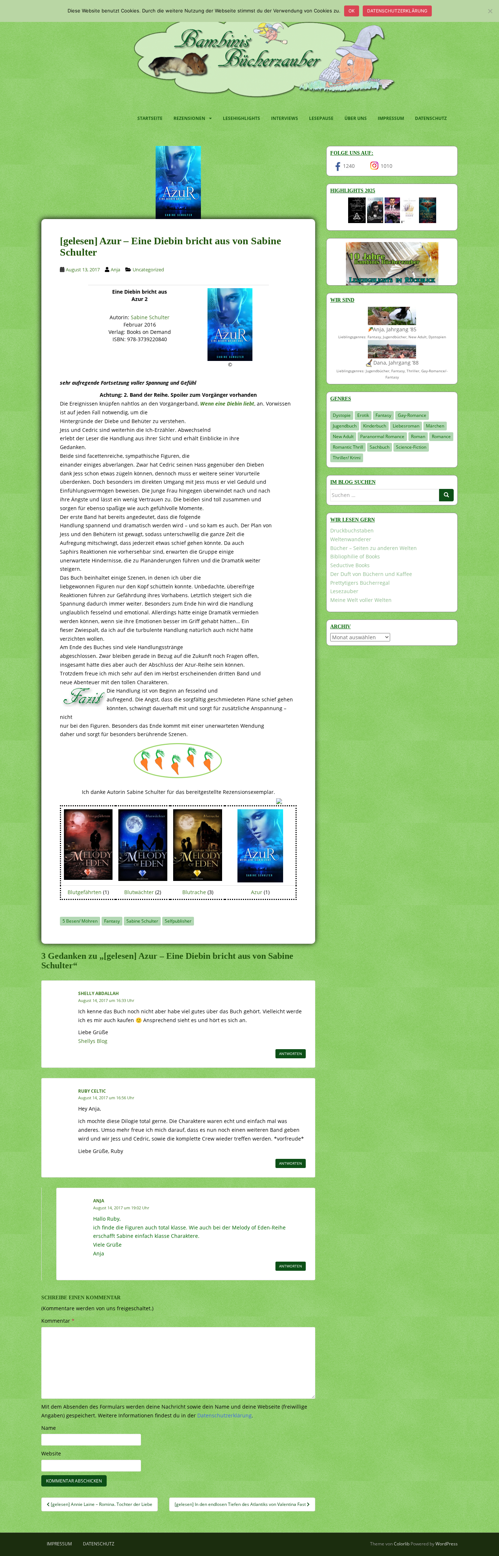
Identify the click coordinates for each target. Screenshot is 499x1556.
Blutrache (194, 892)
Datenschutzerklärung (397, 11)
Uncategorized (148, 269)
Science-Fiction (411, 447)
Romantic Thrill (348, 447)
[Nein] (490, 11)
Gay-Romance (412, 415)
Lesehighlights (241, 118)
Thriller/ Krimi (347, 458)
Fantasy (112, 921)
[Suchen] (446, 495)
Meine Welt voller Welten (361, 599)
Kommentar (58, 1320)
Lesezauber (344, 591)
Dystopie (342, 415)
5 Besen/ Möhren (80, 921)
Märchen (435, 426)
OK (351, 11)
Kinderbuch (374, 426)
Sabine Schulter (150, 317)
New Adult (343, 436)
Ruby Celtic (92, 1091)
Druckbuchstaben (352, 530)
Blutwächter (139, 892)
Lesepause (321, 118)
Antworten (290, 1053)
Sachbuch (379, 447)
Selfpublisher (178, 921)
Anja (115, 269)
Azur (256, 892)
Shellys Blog (92, 1040)
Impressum (391, 118)
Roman (418, 436)
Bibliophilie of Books (355, 556)
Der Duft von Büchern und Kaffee (371, 573)
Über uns (355, 118)
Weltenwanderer (350, 539)
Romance (441, 436)
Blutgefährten (85, 892)
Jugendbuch (345, 426)
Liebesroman (406, 426)
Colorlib (402, 1544)
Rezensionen (189, 118)
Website (51, 1453)
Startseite (150, 118)
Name (48, 1427)
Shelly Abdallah (98, 993)
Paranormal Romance (382, 436)
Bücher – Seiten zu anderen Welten (373, 548)
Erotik (363, 415)
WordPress (446, 1544)
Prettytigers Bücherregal (360, 582)
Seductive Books (350, 565)
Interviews (284, 118)
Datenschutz (431, 118)
